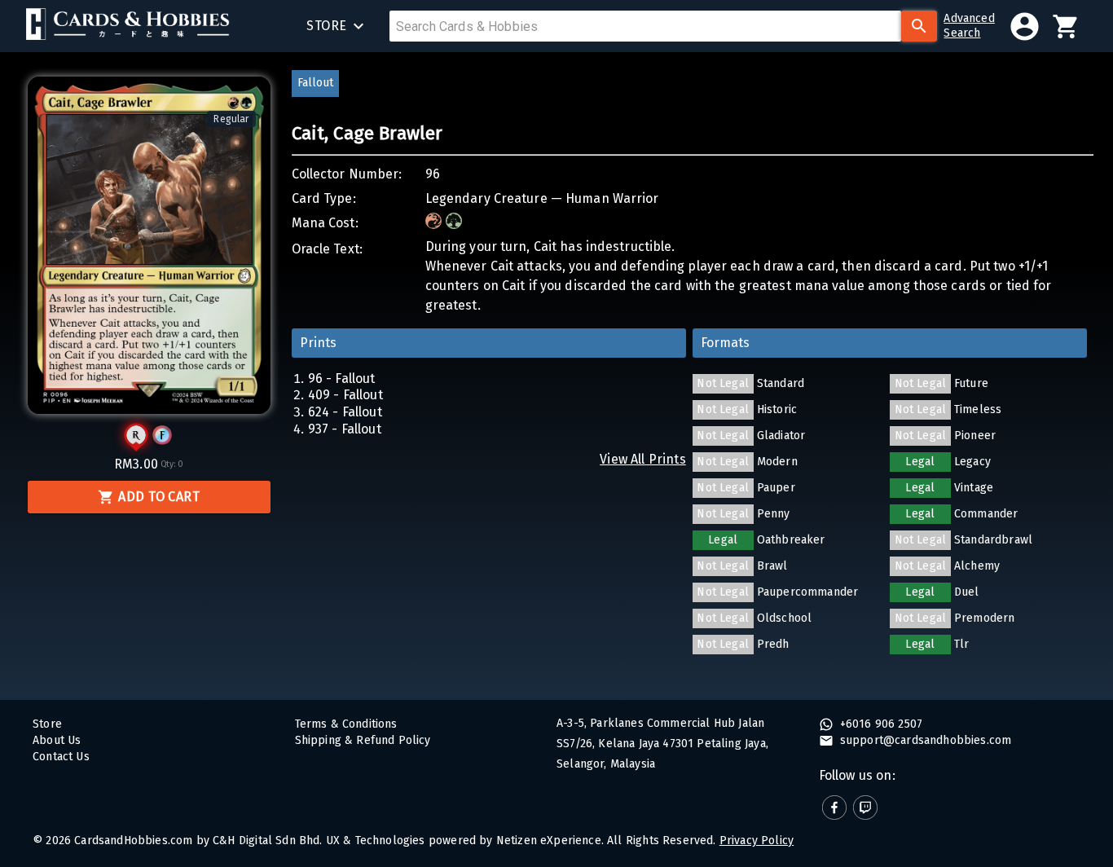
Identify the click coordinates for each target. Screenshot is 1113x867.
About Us (57, 740)
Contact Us (61, 757)
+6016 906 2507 (880, 724)
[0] (1066, 26)
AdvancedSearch (969, 25)
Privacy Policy (756, 840)
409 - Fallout (345, 395)
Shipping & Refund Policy (363, 740)
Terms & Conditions (346, 724)
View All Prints (643, 459)
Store (47, 724)
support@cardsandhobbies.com (924, 740)
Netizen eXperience (548, 840)
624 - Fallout (345, 412)
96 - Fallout (342, 378)
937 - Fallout (344, 429)
